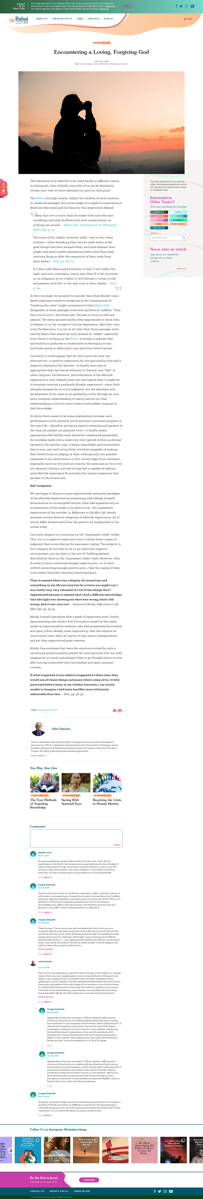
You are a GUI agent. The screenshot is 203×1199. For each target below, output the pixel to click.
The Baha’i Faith (62, 19)
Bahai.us (104, 8)
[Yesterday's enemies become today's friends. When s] (116, 1150)
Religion (159, 228)
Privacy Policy (59, 1191)
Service (159, 212)
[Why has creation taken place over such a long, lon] (174, 1150)
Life (178, 212)
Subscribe (89, 1179)
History (159, 220)
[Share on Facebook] (4, 184)
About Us (42, 19)
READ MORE (38, 755)
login (188, 19)
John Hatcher (61, 728)
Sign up (181, 268)
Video (79, 19)
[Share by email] (115, 710)
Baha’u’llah (70, 225)
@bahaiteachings (75, 1129)
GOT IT (127, 6)
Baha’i (40, 198)
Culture (178, 216)
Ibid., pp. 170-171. (64, 261)
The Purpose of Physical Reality (110, 64)
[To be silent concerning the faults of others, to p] (145, 1150)
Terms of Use (82, 1191)
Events (108, 19)
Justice (159, 216)
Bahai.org (110, 6)
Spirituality (101, 43)
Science (178, 220)
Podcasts (93, 19)
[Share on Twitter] (3, 190)
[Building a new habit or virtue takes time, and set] (57, 1150)
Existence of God (47, 710)
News (159, 224)
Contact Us (37, 1191)
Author (42, 964)
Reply (48, 877)
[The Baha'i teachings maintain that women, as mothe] (28, 1150)
